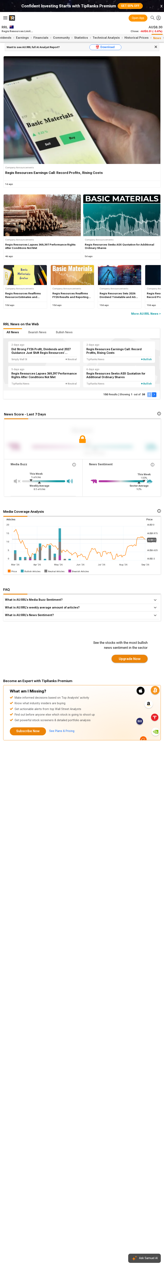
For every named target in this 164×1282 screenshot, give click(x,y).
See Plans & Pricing (61, 731)
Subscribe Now (28, 731)
